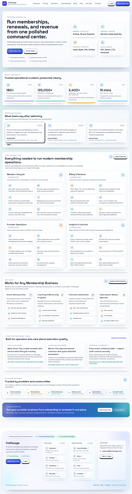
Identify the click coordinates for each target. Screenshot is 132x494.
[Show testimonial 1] (5, 144)
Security (96, 485)
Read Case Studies (118, 338)
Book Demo (30, 51)
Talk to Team (106, 456)
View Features (120, 157)
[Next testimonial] (125, 116)
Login (111, 3)
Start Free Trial (122, 3)
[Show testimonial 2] (8, 144)
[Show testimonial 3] (11, 144)
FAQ (101, 485)
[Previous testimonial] (121, 116)
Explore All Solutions (118, 281)
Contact (108, 485)
